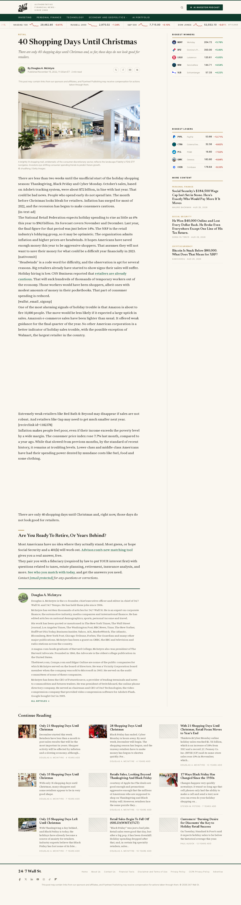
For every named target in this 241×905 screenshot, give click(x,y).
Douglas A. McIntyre (42, 68)
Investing (25, 17)
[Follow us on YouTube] (37, 879)
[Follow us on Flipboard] (55, 879)
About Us (96, 871)
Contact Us (110, 871)
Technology (75, 17)
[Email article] (130, 70)
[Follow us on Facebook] (19, 879)
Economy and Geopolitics (107, 17)
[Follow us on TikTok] (49, 879)
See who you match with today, (52, 572)
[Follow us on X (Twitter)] (25, 879)
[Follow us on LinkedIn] (31, 879)
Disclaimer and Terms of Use (152, 871)
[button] (182, 7)
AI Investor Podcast (207, 7)
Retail (22, 34)
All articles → (40, 701)
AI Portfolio (141, 17)
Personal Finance (49, 17)
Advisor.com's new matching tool (107, 550)
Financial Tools (126, 871)
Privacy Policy (178, 871)
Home (85, 871)
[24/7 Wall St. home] (22, 7)
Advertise (218, 871)
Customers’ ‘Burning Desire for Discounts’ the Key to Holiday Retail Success (199, 823)
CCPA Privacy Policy (199, 871)
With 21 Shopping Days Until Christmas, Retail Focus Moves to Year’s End (201, 730)
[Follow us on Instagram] (43, 879)
